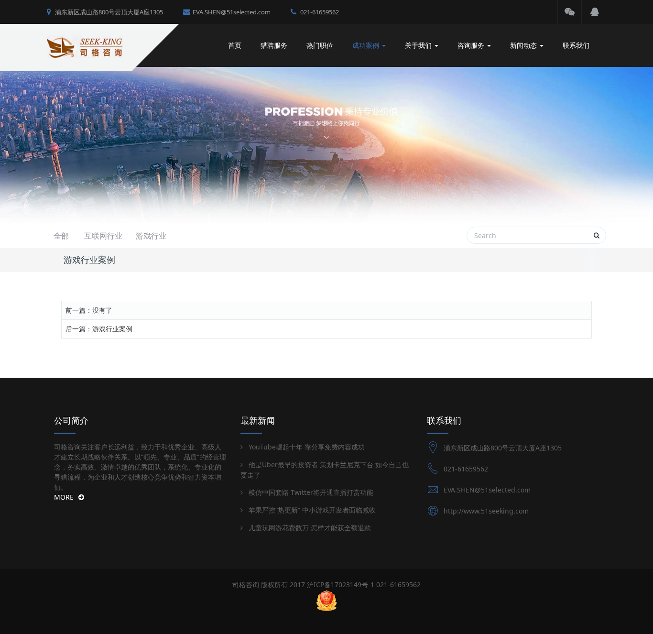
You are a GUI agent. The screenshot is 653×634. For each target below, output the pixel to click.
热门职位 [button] (319, 45)
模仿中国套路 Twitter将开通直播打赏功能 (311, 492)
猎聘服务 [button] (274, 45)
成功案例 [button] (366, 45)
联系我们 (576, 45)
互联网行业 (103, 235)
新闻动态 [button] (524, 45)
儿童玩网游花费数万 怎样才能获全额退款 (310, 527)
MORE (64, 497)
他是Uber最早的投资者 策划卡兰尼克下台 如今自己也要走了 (324, 470)
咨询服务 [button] (471, 45)
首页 (234, 45)
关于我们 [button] (419, 45)
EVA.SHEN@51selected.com (232, 12)
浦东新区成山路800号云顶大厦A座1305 (108, 12)
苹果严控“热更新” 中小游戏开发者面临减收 (312, 509)
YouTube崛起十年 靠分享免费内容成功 (307, 446)
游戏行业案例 (112, 328)
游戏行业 (151, 235)
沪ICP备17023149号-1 (340, 584)
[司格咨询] (101, 45)
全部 (61, 235)
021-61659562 (319, 12)
